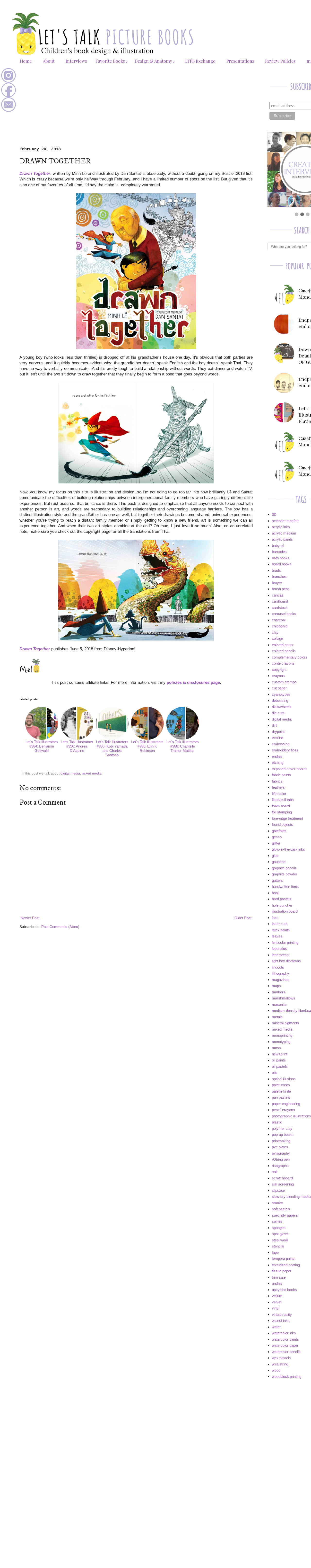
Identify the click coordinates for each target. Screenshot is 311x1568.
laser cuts (279, 924)
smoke (277, 1203)
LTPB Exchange (200, 61)
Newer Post (30, 918)
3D (274, 514)
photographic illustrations (291, 1116)
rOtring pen (281, 1159)
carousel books (284, 614)
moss (276, 1048)
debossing (280, 700)
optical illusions (284, 1079)
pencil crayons (283, 1110)
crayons (278, 676)
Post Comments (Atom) (60, 927)
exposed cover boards (289, 769)
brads (276, 570)
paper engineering (286, 1104)
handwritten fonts (285, 886)
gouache (278, 862)
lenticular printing (285, 942)
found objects (282, 824)
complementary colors (289, 657)
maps (276, 986)
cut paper (279, 688)
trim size (278, 1277)
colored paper (283, 645)
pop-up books (283, 1134)
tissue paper (281, 1271)
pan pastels (281, 1097)
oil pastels (280, 1066)
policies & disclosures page (193, 682)
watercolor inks (284, 1333)
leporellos (279, 948)
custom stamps (284, 682)
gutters (277, 880)
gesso (277, 837)
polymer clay (282, 1128)
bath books (280, 558)
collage (277, 638)
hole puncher (282, 905)
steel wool (280, 1240)
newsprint (279, 1054)
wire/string (280, 1364)
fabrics (277, 781)
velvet (276, 1302)
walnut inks (281, 1321)
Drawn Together (34, 173)
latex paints (281, 930)
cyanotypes (281, 694)
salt (274, 1172)
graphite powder (284, 874)
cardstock (280, 608)
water (276, 1327)
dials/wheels (281, 707)
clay (275, 632)
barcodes (279, 552)
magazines (280, 980)
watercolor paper (285, 1345)
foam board (281, 806)
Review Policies (280, 61)
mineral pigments (285, 1023)
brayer (277, 583)
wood (276, 1370)
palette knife (281, 1091)
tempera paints (283, 1258)
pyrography (281, 1153)
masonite (279, 1004)
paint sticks (281, 1085)
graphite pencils (284, 868)
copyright (279, 670)
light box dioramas (286, 961)
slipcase (278, 1190)
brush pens (281, 589)
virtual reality (282, 1314)
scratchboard (282, 1178)
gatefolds (279, 831)
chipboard (279, 626)
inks (275, 918)
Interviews (76, 61)
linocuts (278, 967)
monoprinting (282, 1035)
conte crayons (283, 663)
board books (282, 564)
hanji (275, 893)
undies (277, 1283)
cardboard (280, 601)
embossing (280, 744)
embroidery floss (285, 750)
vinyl (275, 1308)
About (49, 61)
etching (277, 762)
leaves (277, 936)
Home (26, 61)
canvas (278, 595)
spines (277, 1221)
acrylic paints (282, 539)
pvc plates (280, 1147)
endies (277, 756)
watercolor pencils (286, 1352)
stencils (278, 1246)
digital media (70, 773)
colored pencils (284, 651)
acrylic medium (284, 533)
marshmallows (283, 998)
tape (275, 1252)
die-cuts (278, 713)
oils (274, 1072)
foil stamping (282, 812)
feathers (278, 787)
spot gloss (280, 1234)
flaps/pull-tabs (283, 800)
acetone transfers (286, 521)
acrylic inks (281, 527)
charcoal (278, 620)
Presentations (240, 61)
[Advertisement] (136, 110)
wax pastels (281, 1358)
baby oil (278, 545)
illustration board (285, 911)
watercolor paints (285, 1339)
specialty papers (285, 1215)
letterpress (280, 955)
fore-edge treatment (287, 818)
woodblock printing (286, 1376)
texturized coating (286, 1265)
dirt (274, 725)
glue (275, 856)
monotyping (281, 1042)
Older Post (242, 918)
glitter (276, 843)
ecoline (277, 738)
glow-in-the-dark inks (288, 849)
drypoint (278, 732)
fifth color (279, 794)
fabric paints (281, 775)
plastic (277, 1122)
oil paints (279, 1060)
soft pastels (281, 1209)
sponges (278, 1228)
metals (277, 1017)
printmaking (281, 1141)
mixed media (92, 773)
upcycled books (284, 1290)
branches (279, 576)
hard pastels (281, 899)
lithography (280, 973)
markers (278, 992)
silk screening (283, 1184)
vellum (277, 1296)
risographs (280, 1166)
